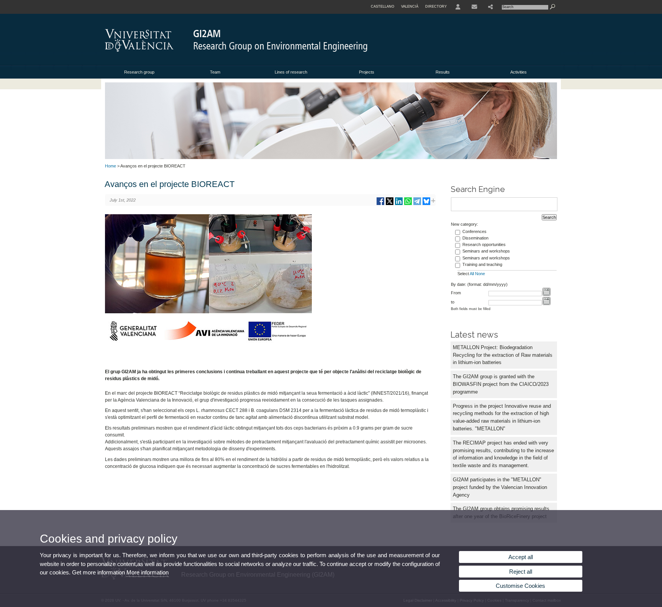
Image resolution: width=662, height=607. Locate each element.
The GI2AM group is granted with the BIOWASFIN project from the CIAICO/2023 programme (501, 384)
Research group (139, 72)
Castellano (382, 6)
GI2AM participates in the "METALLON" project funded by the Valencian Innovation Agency (500, 487)
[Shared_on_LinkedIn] (398, 204)
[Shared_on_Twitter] (389, 204)
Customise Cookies (520, 585)
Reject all (520, 571)
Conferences (474, 231)
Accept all (520, 557)
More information (147, 572)
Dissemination (475, 238)
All (472, 273)
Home (110, 166)
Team (215, 72)
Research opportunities (484, 244)
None (480, 273)
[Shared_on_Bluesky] (426, 204)
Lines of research (291, 72)
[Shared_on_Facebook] (380, 204)
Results (443, 72)
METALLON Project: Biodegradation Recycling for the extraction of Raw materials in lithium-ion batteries (502, 355)
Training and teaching (482, 264)
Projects (366, 72)
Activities (518, 72)
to (452, 302)
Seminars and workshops (486, 251)
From (456, 292)
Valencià (409, 6)
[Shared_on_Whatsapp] (408, 204)
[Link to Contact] (474, 7)
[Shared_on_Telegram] (417, 204)
